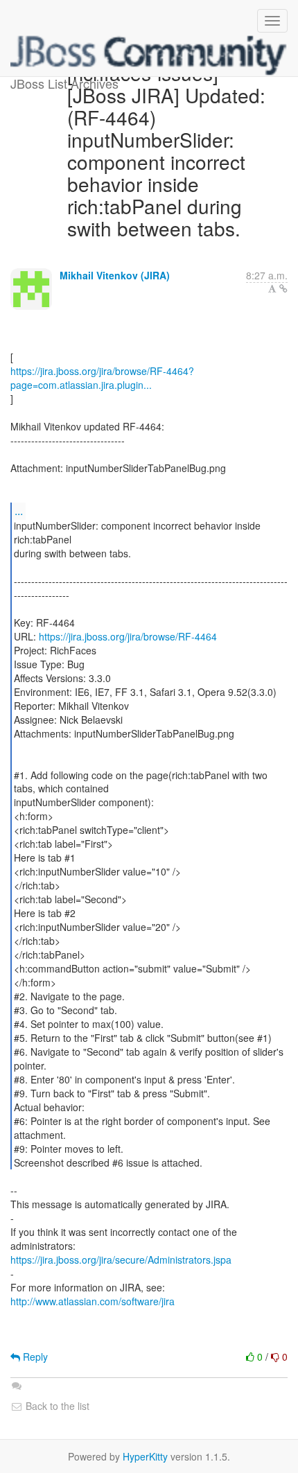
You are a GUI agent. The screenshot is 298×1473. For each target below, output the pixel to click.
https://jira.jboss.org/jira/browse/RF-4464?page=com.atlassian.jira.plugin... (102, 378)
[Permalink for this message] (283, 288)
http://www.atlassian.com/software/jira (92, 1301)
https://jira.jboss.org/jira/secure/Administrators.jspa (120, 1259)
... (19, 510)
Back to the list (56, 1406)
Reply (34, 1356)
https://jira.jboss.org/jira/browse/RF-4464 (128, 636)
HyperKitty (145, 1456)
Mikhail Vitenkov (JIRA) (115, 275)
